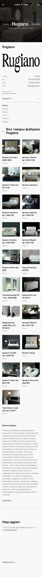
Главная (10, 28)
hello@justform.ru (8, 562)
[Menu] (3, 4)
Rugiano (31, 28)
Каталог (17, 28)
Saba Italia (36, 24)
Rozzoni (5, 24)
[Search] (39, 5)
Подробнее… (7, 500)
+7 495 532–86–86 (9, 530)
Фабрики (24, 28)
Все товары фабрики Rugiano (23, 131)
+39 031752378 (34, 79)
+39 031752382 (34, 83)
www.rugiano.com (34, 86)
